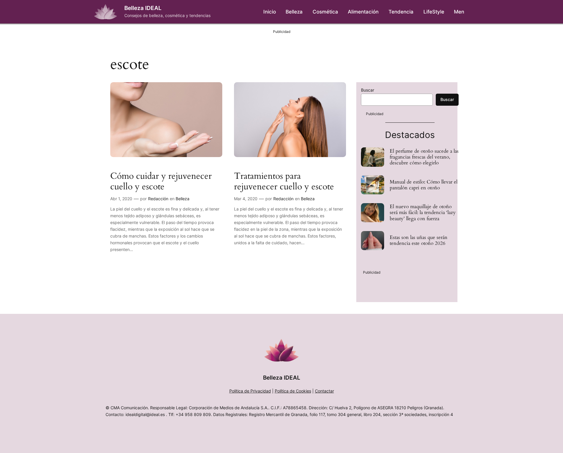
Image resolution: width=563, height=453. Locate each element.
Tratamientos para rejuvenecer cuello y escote (284, 181)
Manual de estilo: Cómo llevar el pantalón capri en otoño (423, 185)
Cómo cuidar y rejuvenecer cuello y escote (161, 181)
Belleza (182, 198)
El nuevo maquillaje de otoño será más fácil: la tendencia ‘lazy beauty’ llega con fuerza (423, 212)
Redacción (158, 198)
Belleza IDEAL (143, 7)
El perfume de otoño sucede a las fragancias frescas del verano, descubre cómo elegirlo (424, 157)
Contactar (324, 390)
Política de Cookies (293, 390)
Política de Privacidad (250, 390)
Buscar (367, 89)
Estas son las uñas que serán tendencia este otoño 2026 (418, 240)
